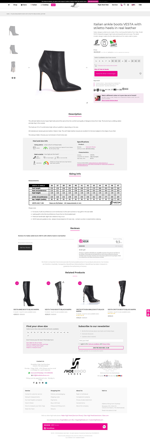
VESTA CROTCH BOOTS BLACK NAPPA (122, 309)
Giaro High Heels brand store (92, 415)
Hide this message (93, 1)
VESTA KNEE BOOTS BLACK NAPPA (26, 309)
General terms (80, 403)
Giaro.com (105, 415)
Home (8, 13)
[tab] (75, 114)
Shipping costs (55, 397)
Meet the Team (30, 409)
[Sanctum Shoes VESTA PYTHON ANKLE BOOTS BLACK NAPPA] (90, 293)
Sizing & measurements (32, 397)
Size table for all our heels (34, 343)
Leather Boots (82, 165)
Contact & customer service (33, 394)
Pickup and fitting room (58, 406)
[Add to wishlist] (140, 74)
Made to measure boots (33, 347)
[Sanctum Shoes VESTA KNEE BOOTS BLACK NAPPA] (27, 293)
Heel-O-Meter (29, 403)
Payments (54, 400)
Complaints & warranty (83, 397)
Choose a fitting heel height (34, 346)
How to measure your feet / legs (35, 406)
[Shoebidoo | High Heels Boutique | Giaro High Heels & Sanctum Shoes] (75, 4)
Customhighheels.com (96, 420)
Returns (53, 409)
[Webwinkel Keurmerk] (125, 88)
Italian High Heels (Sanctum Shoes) (72, 415)
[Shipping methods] (99, 90)
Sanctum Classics (108, 164)
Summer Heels (82, 164)
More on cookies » (103, 1)
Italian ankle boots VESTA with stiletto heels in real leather (28, 13)
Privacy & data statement (84, 400)
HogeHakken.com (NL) (67, 420)
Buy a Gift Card (55, 403)
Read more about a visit (109, 410)
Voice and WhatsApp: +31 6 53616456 (41, 373)
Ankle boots (103, 163)
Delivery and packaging (58, 394)
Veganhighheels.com (81, 420)
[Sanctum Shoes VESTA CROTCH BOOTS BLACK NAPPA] (122, 293)
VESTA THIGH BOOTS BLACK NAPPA (58, 309)
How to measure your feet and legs (37, 344)
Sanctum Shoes (91, 147)
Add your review (25, 247)
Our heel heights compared (33, 400)
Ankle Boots (93, 163)
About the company (82, 406)
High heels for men (95, 164)
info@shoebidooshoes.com (41, 375)
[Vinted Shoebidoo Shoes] (46, 383)
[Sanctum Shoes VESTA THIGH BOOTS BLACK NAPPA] (59, 293)
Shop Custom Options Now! (110, 100)
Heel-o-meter (38, 154)
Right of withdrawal (82, 394)
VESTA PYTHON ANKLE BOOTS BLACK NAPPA (90, 310)
